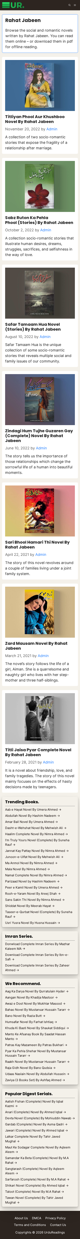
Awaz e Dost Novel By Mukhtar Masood (35, 1003)
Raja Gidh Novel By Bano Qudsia (30, 1068)
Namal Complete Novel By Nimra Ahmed (36, 875)
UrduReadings (54, 1232)
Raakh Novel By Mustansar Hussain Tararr (37, 1062)
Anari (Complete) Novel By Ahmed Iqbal (35, 1112)
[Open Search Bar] (69, 5)
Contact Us (58, 1225)
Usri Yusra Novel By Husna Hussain (32, 923)
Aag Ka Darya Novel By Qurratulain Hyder (37, 991)
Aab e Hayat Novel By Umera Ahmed (33, 809)
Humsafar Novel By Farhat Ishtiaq (31, 1022)
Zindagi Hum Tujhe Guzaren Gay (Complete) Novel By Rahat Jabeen (39, 435)
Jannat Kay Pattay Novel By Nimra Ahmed (37, 851)
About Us (21, 1218)
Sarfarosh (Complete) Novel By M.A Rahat (37, 1179)
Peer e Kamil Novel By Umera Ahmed (34, 887)
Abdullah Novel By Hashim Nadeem (32, 816)
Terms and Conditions (30, 1225)
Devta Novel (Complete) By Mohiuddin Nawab (40, 1118)
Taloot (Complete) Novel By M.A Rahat (34, 1192)
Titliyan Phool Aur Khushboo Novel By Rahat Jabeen (35, 119)
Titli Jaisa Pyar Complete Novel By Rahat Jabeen (38, 752)
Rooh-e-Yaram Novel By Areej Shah (33, 893)
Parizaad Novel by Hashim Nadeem (32, 881)
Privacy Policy (55, 1218)
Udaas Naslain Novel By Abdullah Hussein (37, 1074)
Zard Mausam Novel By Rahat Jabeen (36, 646)
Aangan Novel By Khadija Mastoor (31, 997)
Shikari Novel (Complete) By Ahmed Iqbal (37, 1185)
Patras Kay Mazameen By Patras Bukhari (36, 1045)
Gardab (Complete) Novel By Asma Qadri (36, 1124)
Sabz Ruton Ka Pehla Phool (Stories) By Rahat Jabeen (39, 220)
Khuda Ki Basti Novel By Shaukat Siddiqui (37, 1028)
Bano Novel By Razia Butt (25, 1016)
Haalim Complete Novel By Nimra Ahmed (36, 834)
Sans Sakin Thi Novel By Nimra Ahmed (35, 900)
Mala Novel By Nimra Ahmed (27, 869)
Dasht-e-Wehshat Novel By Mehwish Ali (35, 828)
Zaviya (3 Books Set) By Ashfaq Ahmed (35, 1080)
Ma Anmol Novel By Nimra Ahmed (31, 863)
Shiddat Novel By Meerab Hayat (30, 906)
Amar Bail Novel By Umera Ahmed (31, 822)
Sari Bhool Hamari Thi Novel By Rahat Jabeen (37, 544)
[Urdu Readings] (14, 5)
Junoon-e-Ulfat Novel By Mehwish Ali (34, 857)
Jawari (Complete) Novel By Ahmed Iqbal (36, 1130)
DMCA (36, 1218)
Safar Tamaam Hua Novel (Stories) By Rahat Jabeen (33, 326)
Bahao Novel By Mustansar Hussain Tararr (37, 1010)
